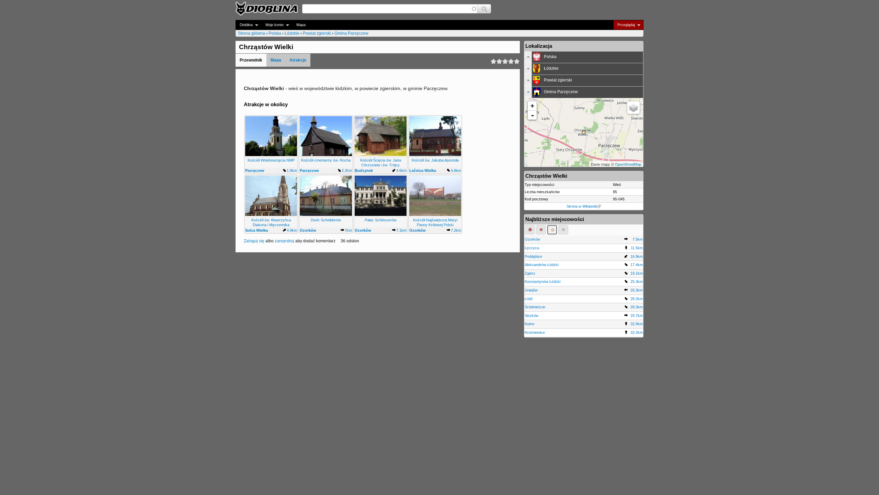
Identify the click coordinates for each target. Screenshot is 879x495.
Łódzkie (292, 33)
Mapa (301, 25)
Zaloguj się (254, 241)
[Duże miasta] (530, 229)
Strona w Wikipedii (582, 206)
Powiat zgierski (317, 33)
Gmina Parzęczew (351, 33)
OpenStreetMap (628, 164)
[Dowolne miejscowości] (563, 229)
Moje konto (272, 25)
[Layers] (633, 107)
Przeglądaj (624, 25)
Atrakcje (297, 60)
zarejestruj (284, 241)
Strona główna (251, 33)
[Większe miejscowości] (552, 229)
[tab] (583, 57)
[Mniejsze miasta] (541, 229)
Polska (275, 33)
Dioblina (244, 25)
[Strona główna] (267, 8)
